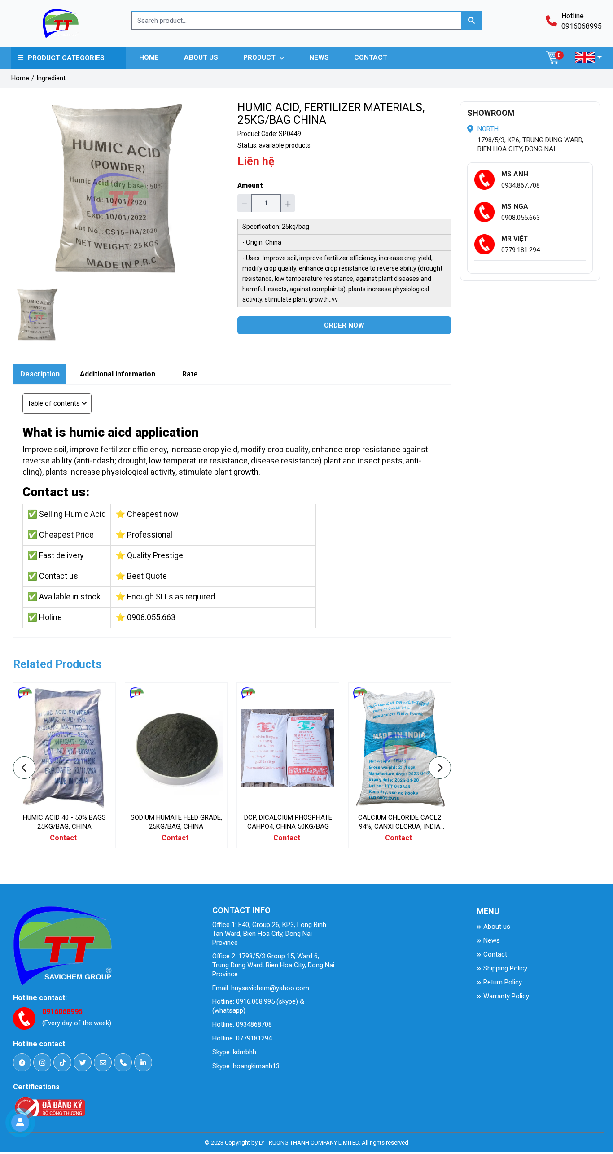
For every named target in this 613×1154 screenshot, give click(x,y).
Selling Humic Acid (72, 514)
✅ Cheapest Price (60, 534)
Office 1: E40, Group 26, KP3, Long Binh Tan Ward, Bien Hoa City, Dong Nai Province (269, 934)
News (491, 940)
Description (40, 374)
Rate (190, 374)
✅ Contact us (52, 576)
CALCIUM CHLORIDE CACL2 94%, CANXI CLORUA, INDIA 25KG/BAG (399, 826)
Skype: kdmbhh (234, 1052)
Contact (495, 954)
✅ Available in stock (64, 596)
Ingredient (51, 78)
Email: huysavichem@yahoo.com (260, 988)
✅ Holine (44, 617)
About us (496, 926)
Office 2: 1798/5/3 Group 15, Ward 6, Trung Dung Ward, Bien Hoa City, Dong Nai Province (273, 965)
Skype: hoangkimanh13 (246, 1066)
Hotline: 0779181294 (242, 1038)
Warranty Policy (506, 996)
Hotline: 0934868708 (242, 1024)
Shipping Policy (505, 968)
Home (20, 78)
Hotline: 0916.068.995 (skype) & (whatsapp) (258, 1005)
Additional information (117, 374)
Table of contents (53, 403)
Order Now (344, 325)
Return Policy (502, 982)
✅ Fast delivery (55, 555)
